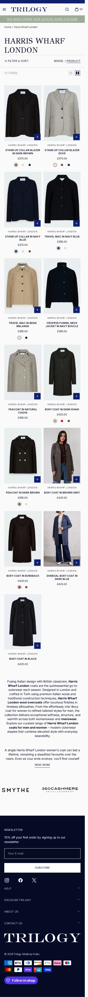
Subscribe (42, 867)
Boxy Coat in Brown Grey (62, 492)
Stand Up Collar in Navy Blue (22, 238)
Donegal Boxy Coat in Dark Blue (62, 577)
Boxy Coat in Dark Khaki (62, 409)
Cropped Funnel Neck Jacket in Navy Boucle (62, 325)
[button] (67, 9)
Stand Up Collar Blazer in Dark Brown (22, 152)
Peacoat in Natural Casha (23, 411)
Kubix (36, 954)
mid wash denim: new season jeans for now (42, 19)
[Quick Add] (37, 137)
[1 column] (71, 73)
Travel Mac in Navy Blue (62, 236)
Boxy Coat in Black (23, 658)
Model (59, 61)
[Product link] (22, 127)
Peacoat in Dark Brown (23, 492)
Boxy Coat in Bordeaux (22, 575)
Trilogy (17, 954)
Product (74, 61)
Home (7, 27)
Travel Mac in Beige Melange (23, 325)
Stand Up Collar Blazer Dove (62, 152)
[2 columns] (78, 73)
